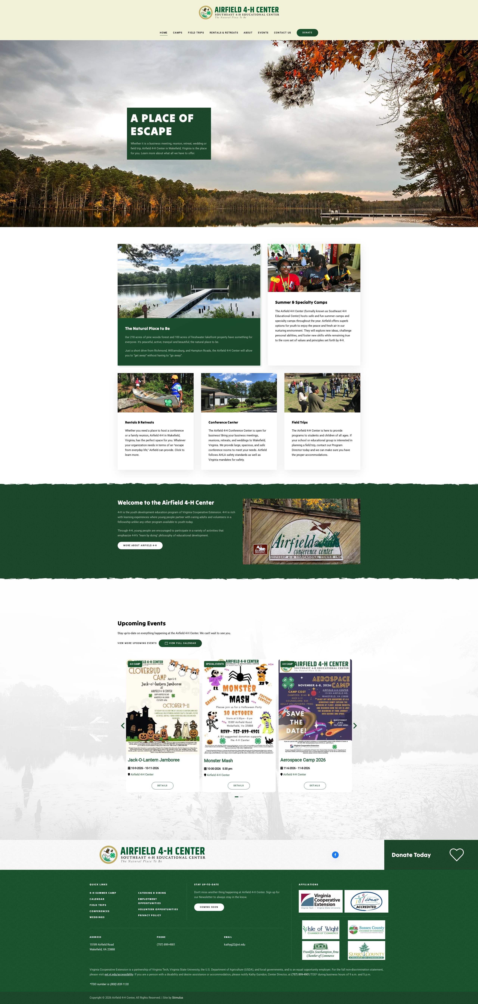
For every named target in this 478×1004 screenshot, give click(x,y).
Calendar (97, 899)
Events (263, 32)
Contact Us (282, 32)
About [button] (248, 32)
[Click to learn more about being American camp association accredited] (366, 901)
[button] (7, 133)
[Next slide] (355, 726)
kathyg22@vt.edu (234, 944)
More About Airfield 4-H (140, 545)
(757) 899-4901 (300, 974)
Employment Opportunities (149, 901)
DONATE (307, 32)
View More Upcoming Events (137, 643)
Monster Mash (218, 760)
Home (163, 32)
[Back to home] (239, 12)
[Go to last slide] (123, 726)
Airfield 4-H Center (142, 774)
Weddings (97, 917)
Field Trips (98, 905)
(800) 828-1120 (118, 984)
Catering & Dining (152, 892)
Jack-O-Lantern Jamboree (154, 760)
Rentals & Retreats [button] (224, 32)
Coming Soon (209, 907)
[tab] (236, 796)
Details (162, 785)
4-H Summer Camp (103, 892)
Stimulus (177, 997)
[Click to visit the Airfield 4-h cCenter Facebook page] (335, 854)
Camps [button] (177, 32)
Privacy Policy (149, 915)
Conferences (100, 911)
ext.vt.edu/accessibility (119, 974)
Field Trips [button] (196, 32)
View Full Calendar (182, 643)
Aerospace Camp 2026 (303, 760)
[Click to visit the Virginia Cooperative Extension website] (321, 901)
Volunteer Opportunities (158, 909)
